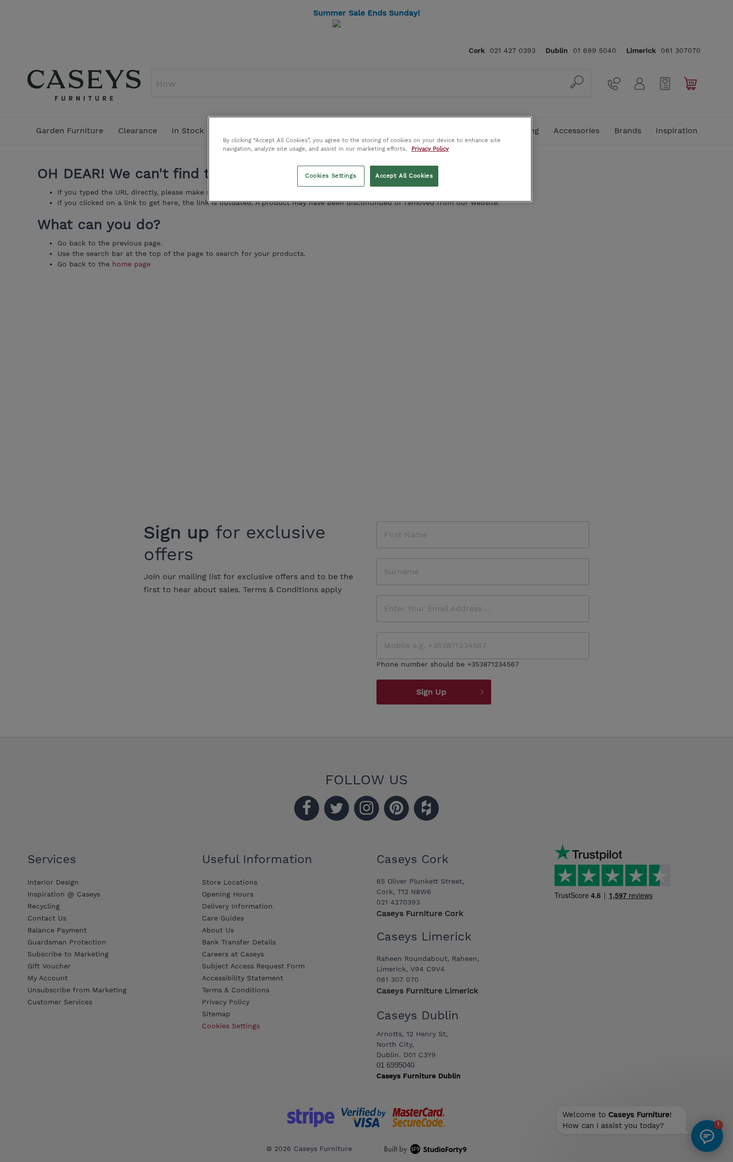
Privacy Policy (430, 148)
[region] (370, 159)
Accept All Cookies (404, 175)
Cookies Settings (330, 175)
